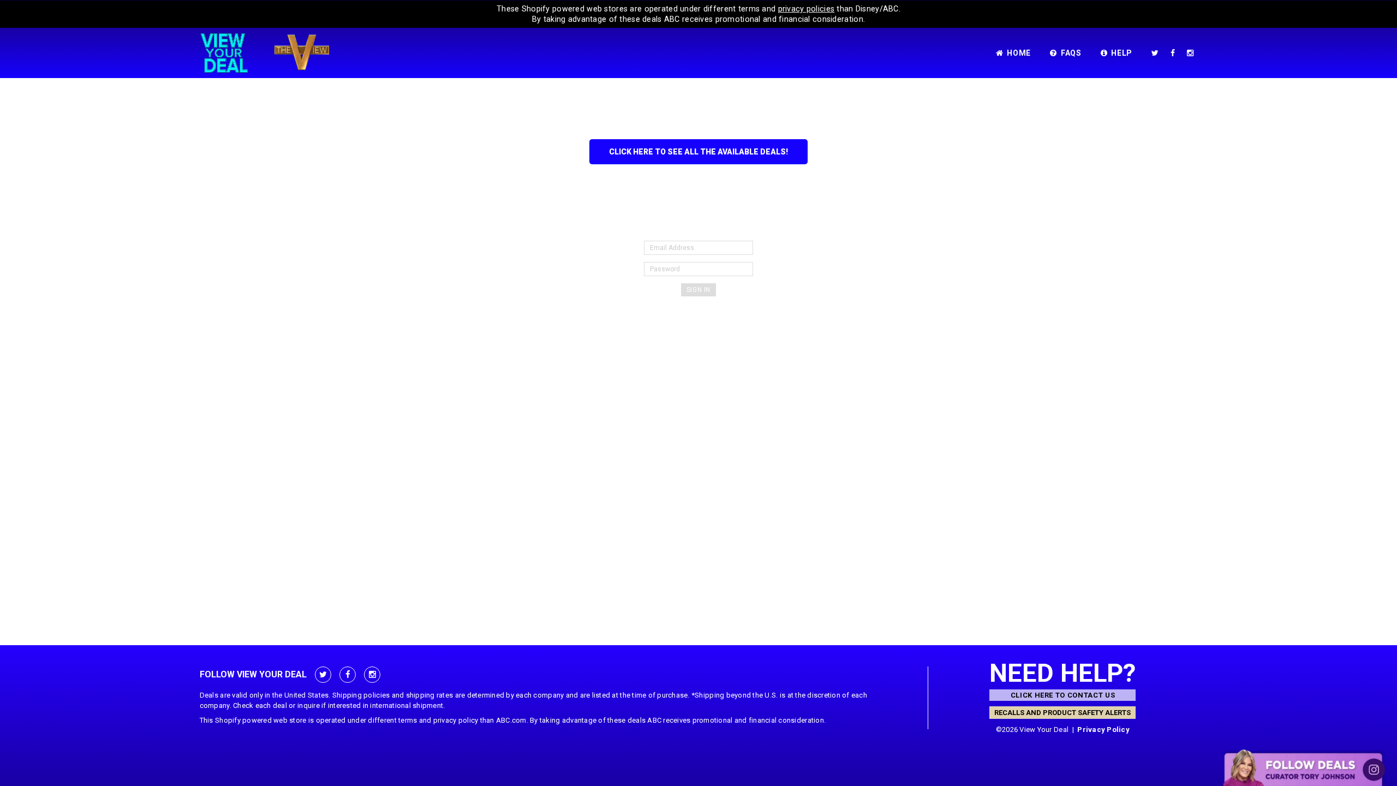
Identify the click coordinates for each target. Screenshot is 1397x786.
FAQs (1071, 53)
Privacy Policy (1103, 729)
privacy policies (806, 8)
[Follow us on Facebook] (1175, 53)
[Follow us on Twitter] (1157, 53)
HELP (1121, 53)
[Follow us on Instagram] (1192, 53)
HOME (1019, 53)
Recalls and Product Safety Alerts (1062, 712)
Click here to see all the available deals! (698, 151)
